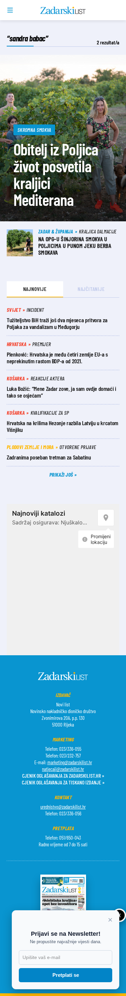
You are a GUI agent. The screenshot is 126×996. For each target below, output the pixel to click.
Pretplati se (65, 975)
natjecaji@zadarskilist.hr (63, 769)
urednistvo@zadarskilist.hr (63, 807)
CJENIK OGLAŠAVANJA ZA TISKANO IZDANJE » (63, 782)
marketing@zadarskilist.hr (69, 762)
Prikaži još (61, 474)
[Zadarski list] (63, 10)
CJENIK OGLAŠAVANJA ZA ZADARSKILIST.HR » (63, 775)
